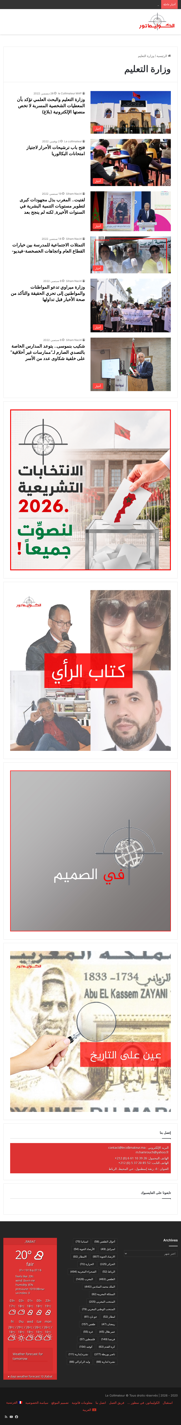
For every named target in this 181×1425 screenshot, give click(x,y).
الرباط (108, 1271)
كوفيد (85, 1346)
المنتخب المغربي (102, 1301)
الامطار (80, 1256)
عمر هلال (107, 1331)
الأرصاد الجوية (84, 1249)
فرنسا (108, 1339)
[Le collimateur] (157, 21)
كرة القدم (107, 1346)
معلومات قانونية (82, 1402)
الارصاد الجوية (104, 1256)
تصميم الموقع (60, 1402)
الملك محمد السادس (100, 1286)
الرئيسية (162, 56)
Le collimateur (73, 141)
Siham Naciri (74, 193)
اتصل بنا (101, 1402)
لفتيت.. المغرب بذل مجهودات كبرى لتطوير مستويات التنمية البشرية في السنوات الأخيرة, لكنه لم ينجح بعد (52, 206)
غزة (88, 1331)
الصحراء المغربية (83, 1271)
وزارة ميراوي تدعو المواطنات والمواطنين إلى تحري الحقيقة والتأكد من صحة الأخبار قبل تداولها (48, 293)
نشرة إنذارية (78, 1354)
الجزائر (107, 1264)
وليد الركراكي (79, 1361)
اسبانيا (81, 1241)
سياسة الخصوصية (36, 1402)
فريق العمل (116, 1402)
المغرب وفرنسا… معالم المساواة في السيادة (130, 4)
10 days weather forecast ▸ (30, 1376)
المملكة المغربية (103, 1294)
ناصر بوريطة (104, 1354)
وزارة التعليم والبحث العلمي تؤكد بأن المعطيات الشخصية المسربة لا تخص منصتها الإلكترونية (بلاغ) (51, 105)
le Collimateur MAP (70, 93)
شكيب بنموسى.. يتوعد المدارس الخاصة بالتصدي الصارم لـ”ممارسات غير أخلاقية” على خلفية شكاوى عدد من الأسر (47, 352)
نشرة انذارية (105, 1361)
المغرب (84, 1279)
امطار (109, 1316)
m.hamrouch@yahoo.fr (152, 1152)
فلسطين (87, 1339)
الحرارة (87, 1264)
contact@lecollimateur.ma (126, 1147)
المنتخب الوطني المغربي (98, 1309)
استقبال (168, 1402)
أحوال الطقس (104, 1241)
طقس (88, 1324)
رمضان (108, 1324)
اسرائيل (108, 1249)
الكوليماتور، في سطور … (143, 1402)
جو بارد (90, 1316)
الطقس (107, 1279)
